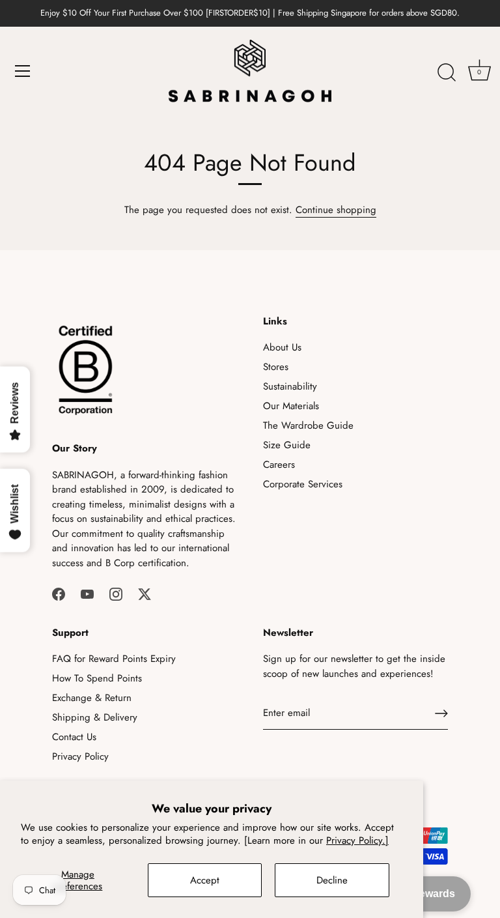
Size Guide (287, 445)
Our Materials (291, 406)
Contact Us (74, 737)
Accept (204, 880)
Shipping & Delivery (94, 717)
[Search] (446, 73)
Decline (332, 880)
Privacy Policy (80, 756)
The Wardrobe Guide (308, 425)
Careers (279, 464)
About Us (282, 347)
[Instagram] (115, 593)
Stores (275, 367)
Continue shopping (336, 210)
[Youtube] (87, 593)
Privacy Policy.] (357, 840)
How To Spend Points (97, 678)
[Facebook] (58, 593)
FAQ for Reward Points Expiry (114, 659)
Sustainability (290, 386)
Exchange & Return (92, 698)
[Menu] (22, 71)
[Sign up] (441, 713)
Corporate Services (302, 484)
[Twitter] (144, 593)
